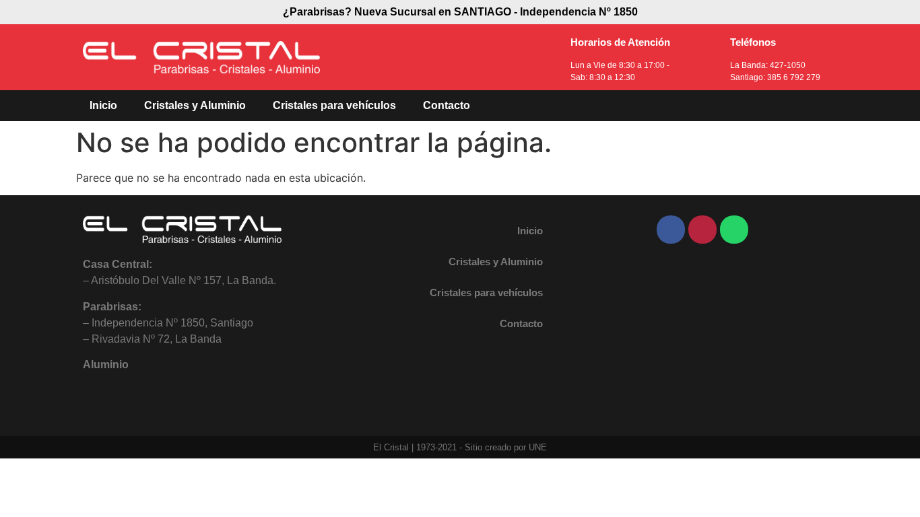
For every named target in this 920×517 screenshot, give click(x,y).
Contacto (446, 105)
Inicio (103, 105)
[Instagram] (702, 229)
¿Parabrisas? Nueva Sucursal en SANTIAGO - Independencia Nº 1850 (460, 12)
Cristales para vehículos (334, 105)
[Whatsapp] (734, 229)
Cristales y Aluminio (195, 105)
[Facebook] (671, 229)
